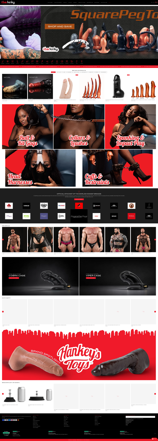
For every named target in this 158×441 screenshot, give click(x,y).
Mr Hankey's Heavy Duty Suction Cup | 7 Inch (35, 404)
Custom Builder (104, 2)
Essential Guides (81, 2)
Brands (75, 2)
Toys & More (50, 2)
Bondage (96, 420)
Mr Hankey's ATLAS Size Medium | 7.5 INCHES (61, 409)
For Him (64, 2)
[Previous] (3, 86)
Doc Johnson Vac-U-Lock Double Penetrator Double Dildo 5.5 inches (65, 100)
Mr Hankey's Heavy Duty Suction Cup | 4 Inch (10, 404)
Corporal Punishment (98, 416)
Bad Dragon (96, 2)
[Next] (155, 86)
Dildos (65, 420)
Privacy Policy (35, 423)
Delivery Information (36, 420)
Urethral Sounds (97, 423)
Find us (34, 419)
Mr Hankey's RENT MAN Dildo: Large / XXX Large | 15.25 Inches (90, 409)
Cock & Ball (65, 419)
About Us (34, 416)
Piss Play (96, 419)
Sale (109, 2)
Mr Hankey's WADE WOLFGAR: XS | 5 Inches (112, 409)
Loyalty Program (35, 427)
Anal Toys (65, 416)
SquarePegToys (90, 2)
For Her (70, 2)
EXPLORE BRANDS (79, 199)
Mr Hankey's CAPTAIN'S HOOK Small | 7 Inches (138, 404)
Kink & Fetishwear (58, 2)
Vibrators (65, 423)
